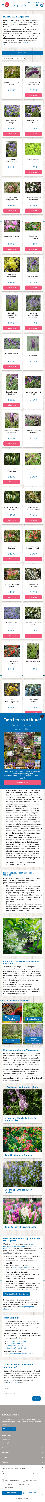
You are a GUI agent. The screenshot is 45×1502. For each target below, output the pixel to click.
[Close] (42, 716)
